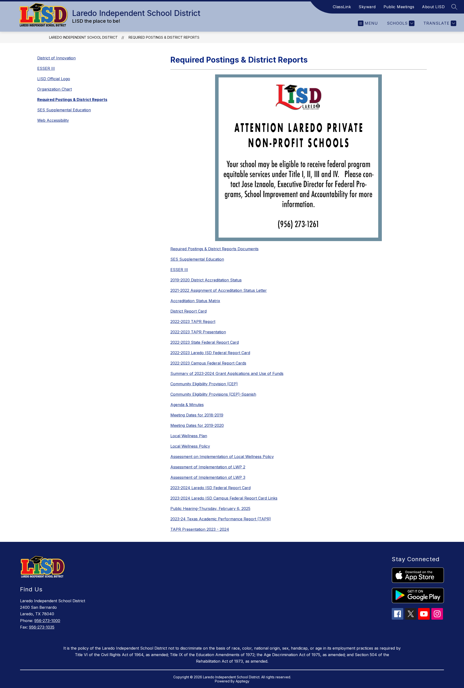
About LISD (433, 6)
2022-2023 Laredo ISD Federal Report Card (210, 352)
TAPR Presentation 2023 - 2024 (199, 529)
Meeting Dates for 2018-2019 (196, 415)
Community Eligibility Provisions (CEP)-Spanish (213, 394)
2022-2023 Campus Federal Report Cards (208, 363)
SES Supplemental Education (64, 110)
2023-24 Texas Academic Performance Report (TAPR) (220, 518)
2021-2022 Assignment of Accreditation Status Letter (218, 290)
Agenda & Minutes (187, 404)
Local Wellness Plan (188, 435)
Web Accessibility (53, 120)
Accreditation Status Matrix (195, 300)
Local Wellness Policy (190, 446)
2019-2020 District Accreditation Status (206, 280)
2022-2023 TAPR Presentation (198, 332)
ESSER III (46, 68)
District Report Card (188, 311)
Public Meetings (399, 6)
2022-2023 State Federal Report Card (204, 342)
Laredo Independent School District (83, 37)
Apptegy (242, 681)
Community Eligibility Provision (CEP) (204, 383)
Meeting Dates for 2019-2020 (197, 425)
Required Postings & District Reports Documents (214, 248)
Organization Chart (54, 89)
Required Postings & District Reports (164, 37)
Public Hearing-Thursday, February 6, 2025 (210, 508)
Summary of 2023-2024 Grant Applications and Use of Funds (226, 373)
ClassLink (342, 6)
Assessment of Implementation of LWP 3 (207, 477)
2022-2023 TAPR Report (192, 321)
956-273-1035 (41, 627)
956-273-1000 (47, 620)
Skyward (367, 6)
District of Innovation (56, 58)
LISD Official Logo (53, 78)
